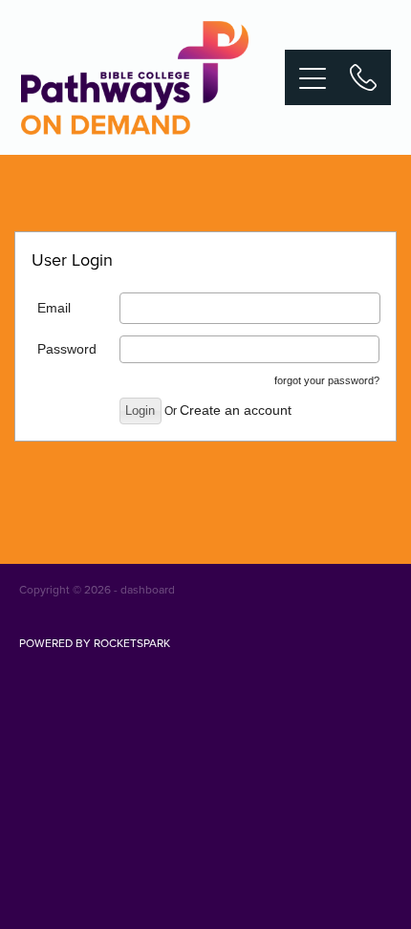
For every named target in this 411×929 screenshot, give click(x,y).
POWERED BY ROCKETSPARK (94, 643)
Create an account (236, 410)
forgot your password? (326, 380)
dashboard (147, 589)
